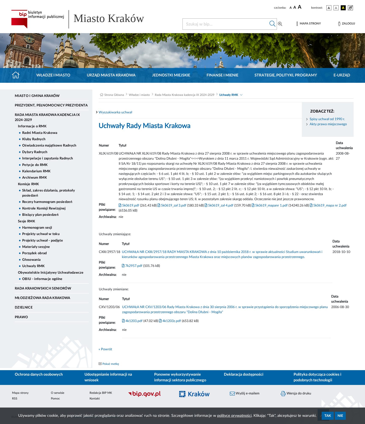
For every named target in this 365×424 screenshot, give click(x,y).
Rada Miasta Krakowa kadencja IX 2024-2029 (47, 117)
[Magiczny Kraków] (200, 396)
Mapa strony (20, 392)
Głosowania (31, 259)
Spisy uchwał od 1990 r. (327, 119)
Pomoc (55, 398)
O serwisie (57, 392)
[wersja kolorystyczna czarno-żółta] (343, 8)
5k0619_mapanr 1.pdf (271, 205)
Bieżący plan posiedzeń (40, 214)
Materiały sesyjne (36, 247)
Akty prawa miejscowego (328, 124)
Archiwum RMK (34, 177)
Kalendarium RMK (36, 171)
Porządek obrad (34, 253)
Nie (340, 415)
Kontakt (95, 398)
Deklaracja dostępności (243, 374)
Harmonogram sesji (37, 227)
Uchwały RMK (33, 266)
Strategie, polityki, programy (286, 75)
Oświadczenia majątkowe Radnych (49, 145)
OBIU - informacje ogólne (42, 279)
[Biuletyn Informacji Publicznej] (150, 396)
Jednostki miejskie (171, 75)
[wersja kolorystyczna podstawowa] (329, 8)
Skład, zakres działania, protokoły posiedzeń (48, 193)
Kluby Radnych (33, 139)
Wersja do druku (298, 393)
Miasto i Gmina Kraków (37, 96)
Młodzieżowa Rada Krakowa (42, 298)
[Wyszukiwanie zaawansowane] (280, 24)
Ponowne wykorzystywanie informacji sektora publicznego (180, 377)
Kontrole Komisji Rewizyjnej (44, 208)
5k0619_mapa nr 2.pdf (329, 205)
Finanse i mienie (222, 75)
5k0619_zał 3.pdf (173, 205)
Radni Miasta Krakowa (39, 133)
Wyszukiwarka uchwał (115, 112)
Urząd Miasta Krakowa (111, 75)
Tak (327, 415)
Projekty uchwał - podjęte (42, 240)
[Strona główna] (17, 75)
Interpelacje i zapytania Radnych (47, 158)
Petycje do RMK (35, 165)
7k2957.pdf (133, 266)
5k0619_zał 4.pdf (220, 205)
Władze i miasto (53, 75)
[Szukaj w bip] (272, 24)
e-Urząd (342, 75)
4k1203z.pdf (171, 321)
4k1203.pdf (134, 321)
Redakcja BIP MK (101, 392)
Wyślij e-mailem (247, 393)
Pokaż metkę (110, 364)
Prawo (21, 317)
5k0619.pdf (130, 205)
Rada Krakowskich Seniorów (43, 288)
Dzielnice (24, 307)
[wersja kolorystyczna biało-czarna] (336, 8)
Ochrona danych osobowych (39, 374)
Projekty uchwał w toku (41, 234)
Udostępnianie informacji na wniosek (108, 377)
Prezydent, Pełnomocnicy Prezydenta (51, 105)
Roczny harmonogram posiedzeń (47, 202)
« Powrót (105, 349)
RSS (14, 398)
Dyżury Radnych (34, 152)
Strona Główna (114, 95)
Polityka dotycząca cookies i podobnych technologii (317, 377)
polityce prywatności (234, 416)
